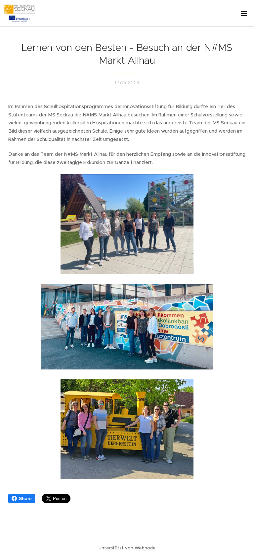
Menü (244, 13)
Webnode (145, 548)
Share (25, 498)
